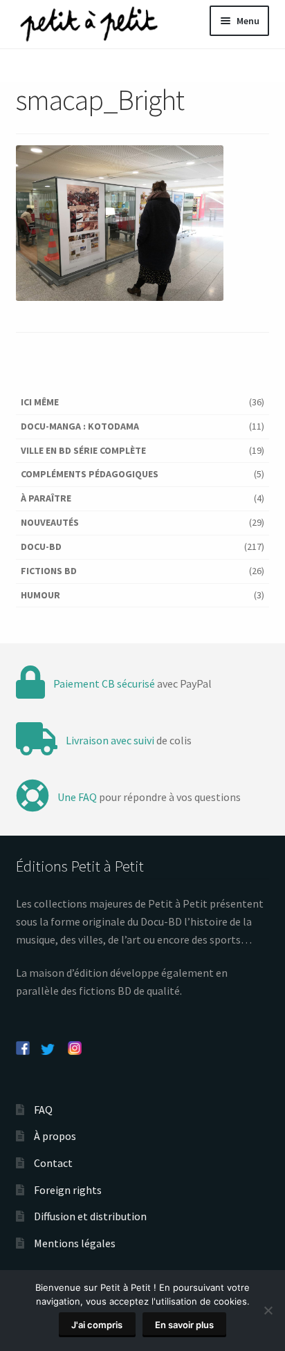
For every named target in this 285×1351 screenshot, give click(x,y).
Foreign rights (68, 1190)
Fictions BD (49, 570)
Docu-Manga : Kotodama (80, 426)
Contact (53, 1163)
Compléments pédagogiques (89, 474)
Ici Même (40, 402)
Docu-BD (41, 546)
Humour (40, 595)
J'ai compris (96, 1324)
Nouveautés (50, 522)
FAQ (43, 1109)
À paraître (46, 498)
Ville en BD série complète (83, 450)
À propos (55, 1136)
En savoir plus (184, 1324)
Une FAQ (77, 797)
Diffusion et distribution (90, 1216)
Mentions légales (75, 1243)
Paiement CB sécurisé (104, 683)
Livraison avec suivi (110, 740)
